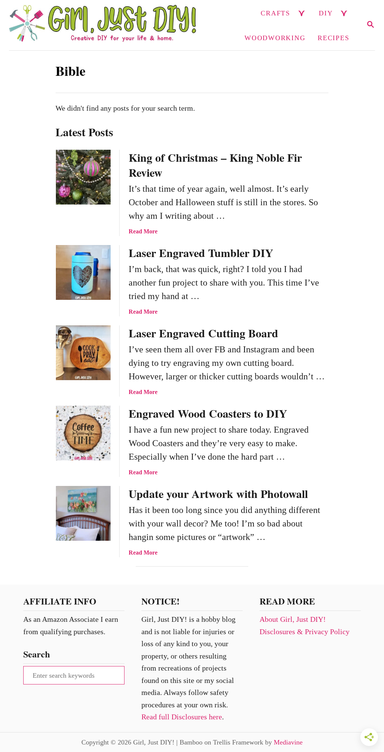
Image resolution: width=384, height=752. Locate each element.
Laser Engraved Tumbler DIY (201, 252)
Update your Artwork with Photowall (218, 493)
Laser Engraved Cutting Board (203, 333)
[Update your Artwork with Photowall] (83, 513)
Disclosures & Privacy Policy (305, 631)
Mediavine (288, 742)
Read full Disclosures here (181, 717)
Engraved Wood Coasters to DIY (208, 413)
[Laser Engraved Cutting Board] (83, 352)
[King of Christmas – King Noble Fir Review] (83, 177)
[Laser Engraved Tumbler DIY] (83, 272)
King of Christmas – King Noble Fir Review (215, 164)
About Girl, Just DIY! (293, 619)
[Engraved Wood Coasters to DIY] (83, 433)
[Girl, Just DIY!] (103, 25)
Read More (143, 231)
